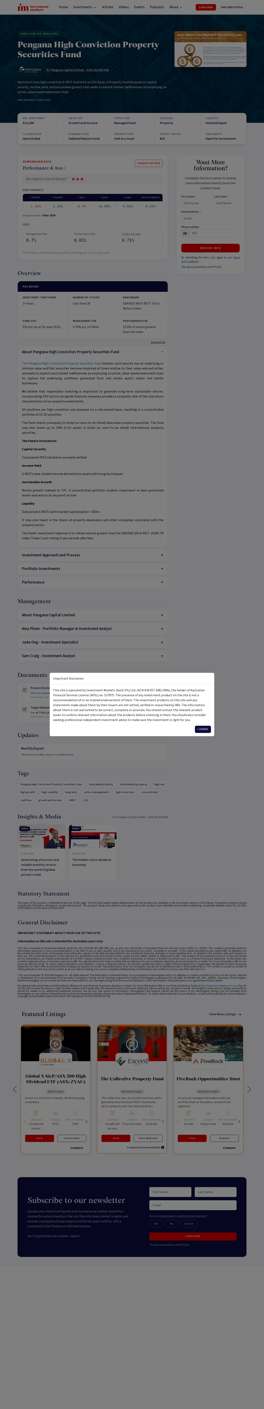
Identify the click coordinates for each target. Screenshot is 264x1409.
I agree (203, 729)
